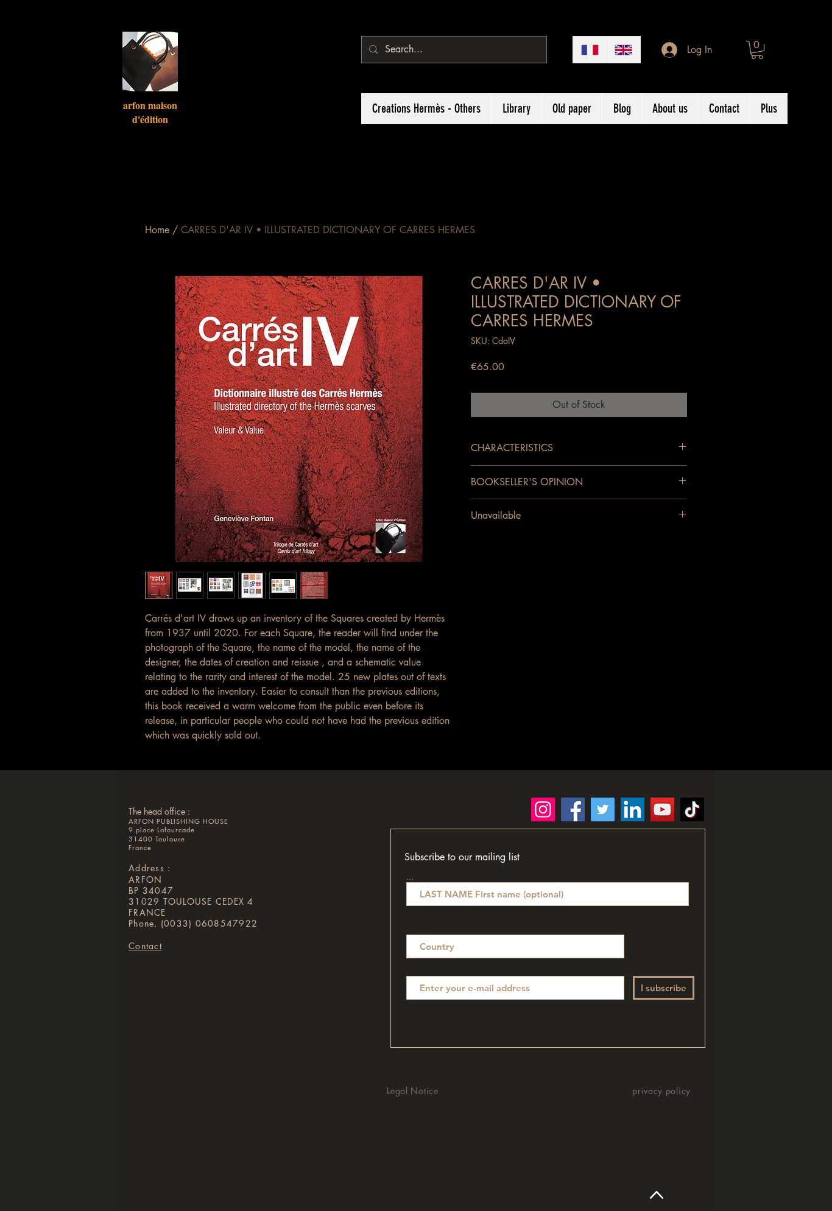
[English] (624, 50)
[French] (590, 50)
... (410, 876)
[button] (757, 50)
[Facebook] (573, 809)
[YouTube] (662, 809)
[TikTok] (692, 809)
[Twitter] (603, 809)
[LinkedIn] (632, 809)
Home (157, 229)
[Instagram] (543, 809)
